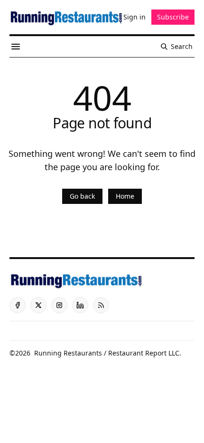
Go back (82, 196)
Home (125, 196)
